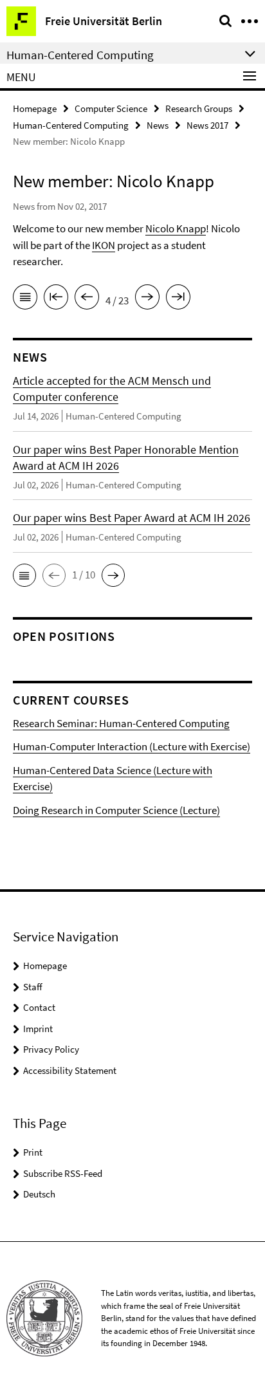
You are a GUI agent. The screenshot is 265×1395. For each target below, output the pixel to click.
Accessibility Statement (69, 1070)
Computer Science (111, 108)
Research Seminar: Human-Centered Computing (121, 723)
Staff (32, 987)
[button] (24, 575)
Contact (39, 1007)
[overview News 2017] (25, 299)
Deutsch (39, 1194)
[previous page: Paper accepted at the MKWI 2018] (87, 299)
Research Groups (198, 108)
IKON (103, 245)
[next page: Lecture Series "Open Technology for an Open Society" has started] (147, 299)
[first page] (56, 299)
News (158, 125)
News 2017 (207, 125)
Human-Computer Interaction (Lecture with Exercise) (131, 746)
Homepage (35, 108)
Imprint (38, 1028)
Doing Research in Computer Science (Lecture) (116, 810)
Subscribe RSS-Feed (62, 1173)
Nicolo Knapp (175, 228)
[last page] (178, 299)
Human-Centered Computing (71, 125)
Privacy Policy (51, 1049)
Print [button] (32, 1152)
